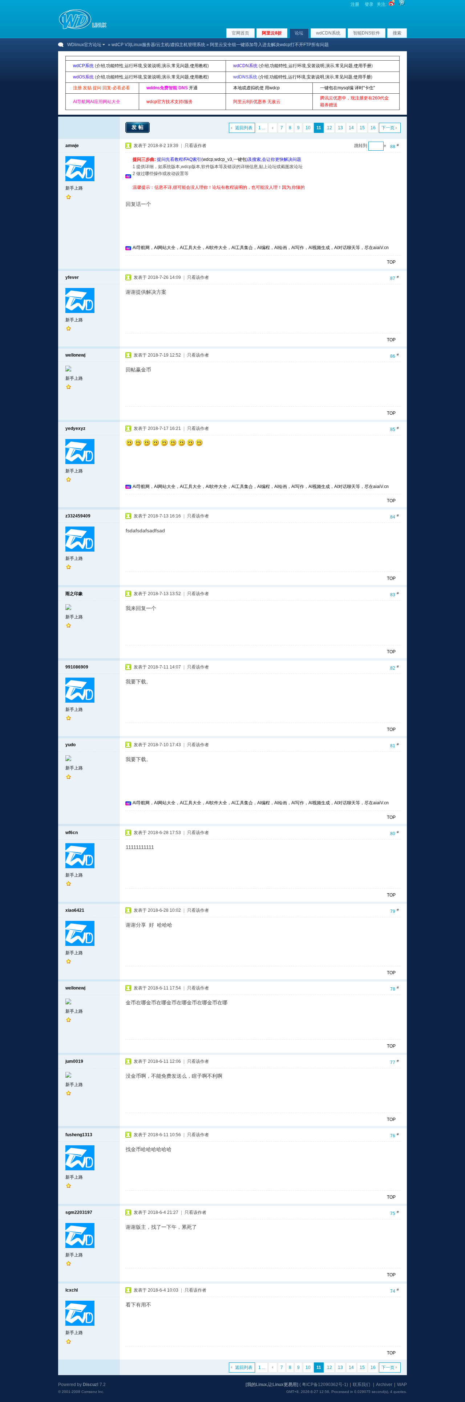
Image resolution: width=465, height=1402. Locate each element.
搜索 (397, 33)
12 (329, 127)
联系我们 (361, 1384)
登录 (369, 4)
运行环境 (133, 65)
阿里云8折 (272, 33)
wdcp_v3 (223, 159)
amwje (72, 145)
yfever (72, 277)
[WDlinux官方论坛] (82, 28)
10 (308, 127)
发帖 (138, 127)
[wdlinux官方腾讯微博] (402, 4)
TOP (391, 262)
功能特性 (115, 65)
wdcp (208, 159)
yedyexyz (75, 428)
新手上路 (74, 188)
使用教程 (198, 65)
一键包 (239, 159)
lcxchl (71, 1290)
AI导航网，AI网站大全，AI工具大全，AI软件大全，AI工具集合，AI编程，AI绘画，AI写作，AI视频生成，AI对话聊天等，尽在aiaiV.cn (261, 247)
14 (351, 127)
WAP (402, 1384)
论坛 (299, 33)
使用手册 (362, 65)
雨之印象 (74, 593)
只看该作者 (195, 145)
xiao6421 (74, 910)
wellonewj (75, 355)
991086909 (76, 667)
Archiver (384, 1384)
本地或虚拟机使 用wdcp (256, 87)
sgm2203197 (78, 1212)
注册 (355, 4)
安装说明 (152, 65)
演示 (166, 65)
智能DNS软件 (366, 33)
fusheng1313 (78, 1134)
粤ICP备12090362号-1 (324, 1384)
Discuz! (90, 1384)
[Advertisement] (265, 193)
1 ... (261, 127)
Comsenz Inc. (92, 1392)
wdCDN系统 (328, 33)
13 (340, 127)
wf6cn (71, 832)
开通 (193, 87)
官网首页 (240, 33)
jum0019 (74, 1061)
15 (362, 127)
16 (373, 127)
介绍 (100, 65)
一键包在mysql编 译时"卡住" (347, 87)
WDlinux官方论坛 (84, 44)
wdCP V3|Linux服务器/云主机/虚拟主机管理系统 (158, 44)
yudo (70, 744)
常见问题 (180, 65)
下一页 (388, 127)
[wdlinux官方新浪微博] (392, 4)
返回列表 (243, 127)
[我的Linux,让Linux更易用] (272, 1384)
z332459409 (77, 516)
